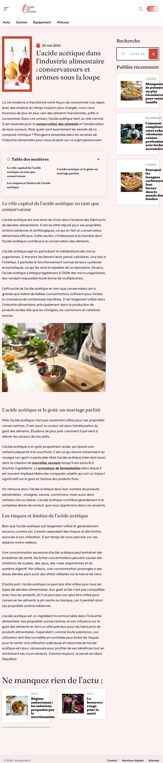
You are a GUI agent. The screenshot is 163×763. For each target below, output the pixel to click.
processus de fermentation (59, 468)
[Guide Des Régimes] (29, 9)
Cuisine (151, 79)
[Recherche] (141, 9)
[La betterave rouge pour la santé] (73, 703)
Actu (34, 693)
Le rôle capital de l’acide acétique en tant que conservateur (24, 172)
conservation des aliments (57, 124)
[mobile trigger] (7, 9)
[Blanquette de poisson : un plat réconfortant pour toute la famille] (132, 91)
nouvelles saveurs (46, 463)
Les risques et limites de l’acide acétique (28, 185)
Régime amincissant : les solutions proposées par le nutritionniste (43, 708)
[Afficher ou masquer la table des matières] (75, 159)
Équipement (154, 118)
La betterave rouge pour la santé (95, 706)
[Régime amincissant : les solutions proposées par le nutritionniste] (17, 705)
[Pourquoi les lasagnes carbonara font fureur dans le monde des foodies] (132, 182)
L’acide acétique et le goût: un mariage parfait (77, 171)
